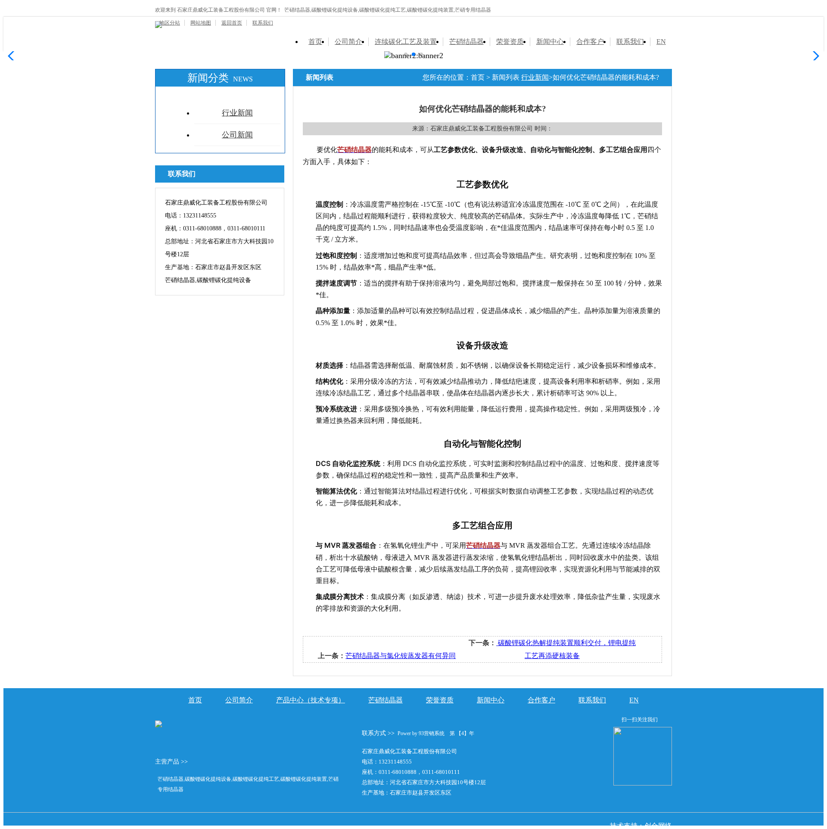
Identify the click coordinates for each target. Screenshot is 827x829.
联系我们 (262, 23)
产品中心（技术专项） (310, 700)
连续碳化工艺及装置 (406, 41)
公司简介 (348, 41)
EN (661, 41)
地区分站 (169, 23)
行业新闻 (237, 113)
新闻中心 (550, 41)
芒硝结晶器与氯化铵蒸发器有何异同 (400, 655)
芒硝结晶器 (466, 41)
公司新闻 (237, 134)
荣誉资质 (510, 41)
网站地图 (200, 23)
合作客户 (590, 41)
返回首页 (231, 23)
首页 (315, 41)
